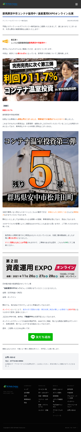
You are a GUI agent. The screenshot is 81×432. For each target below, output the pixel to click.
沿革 (25, 396)
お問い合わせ (71, 410)
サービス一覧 (42, 389)
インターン (70, 401)
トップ (26, 389)
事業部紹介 (27, 399)
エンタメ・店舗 (43, 410)
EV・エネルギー (43, 392)
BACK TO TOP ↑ (71, 427)
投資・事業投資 (43, 396)
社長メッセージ (58, 389)
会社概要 (27, 392)
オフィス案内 (57, 392)
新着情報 (55, 396)
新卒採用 (70, 389)
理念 (25, 402)
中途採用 (70, 392)
